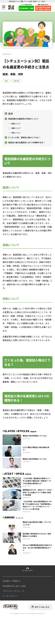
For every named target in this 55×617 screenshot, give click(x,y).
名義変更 (16, 81)
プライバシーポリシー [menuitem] (12, 591)
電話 (6, 81)
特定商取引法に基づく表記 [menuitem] (14, 586)
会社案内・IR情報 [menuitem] (10, 581)
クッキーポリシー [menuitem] (10, 596)
